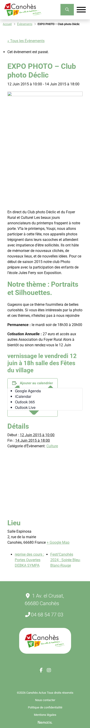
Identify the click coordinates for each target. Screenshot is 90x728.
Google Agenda (28, 390)
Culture (52, 446)
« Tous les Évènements (26, 41)
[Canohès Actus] (23, 10)
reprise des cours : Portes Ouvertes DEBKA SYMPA (29, 560)
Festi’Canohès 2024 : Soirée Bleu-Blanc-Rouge (65, 560)
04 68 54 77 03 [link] (47, 615)
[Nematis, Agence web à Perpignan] (45, 722)
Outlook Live (25, 407)
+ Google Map (58, 542)
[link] (67, 9)
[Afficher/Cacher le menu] (81, 9)
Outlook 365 (25, 401)
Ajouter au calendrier (36, 383)
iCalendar (23, 396)
